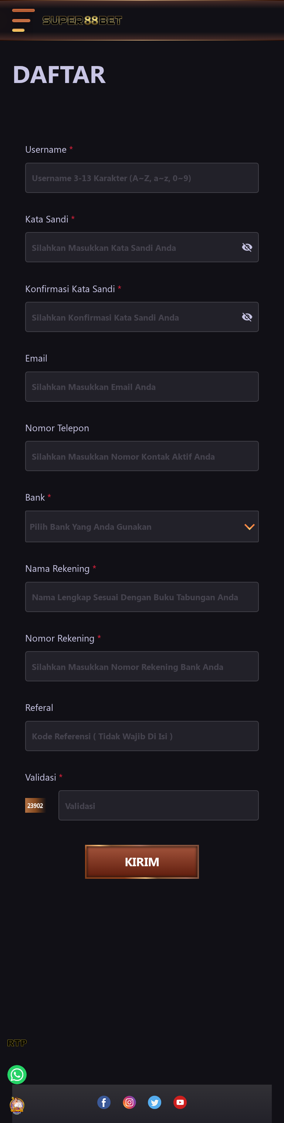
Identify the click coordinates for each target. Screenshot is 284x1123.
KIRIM (142, 861)
